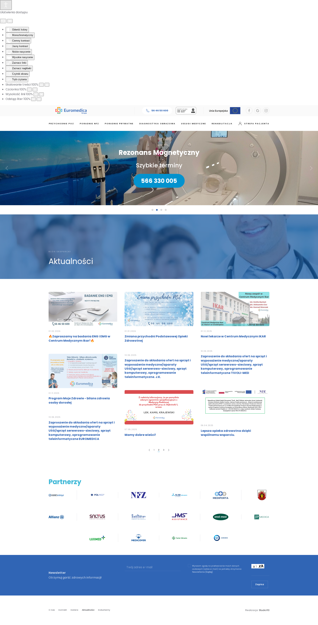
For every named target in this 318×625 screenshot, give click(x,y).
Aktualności (88, 609)
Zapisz (259, 584)
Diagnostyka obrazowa (157, 123)
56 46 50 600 (159, 110)
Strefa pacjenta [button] (256, 123)
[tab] (152, 210)
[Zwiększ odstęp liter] (39, 99)
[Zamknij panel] (10, 21)
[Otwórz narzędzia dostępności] (6, 5)
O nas (52, 609)
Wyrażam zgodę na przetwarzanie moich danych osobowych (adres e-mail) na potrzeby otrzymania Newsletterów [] (216, 569)
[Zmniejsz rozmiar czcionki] (29, 89)
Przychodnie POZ (61, 123)
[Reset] (3, 21)
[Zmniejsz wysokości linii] (35, 94)
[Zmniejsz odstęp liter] (33, 99)
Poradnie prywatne (119, 123)
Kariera (74, 609)
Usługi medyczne (193, 123)
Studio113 (264, 610)
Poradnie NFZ (89, 123)
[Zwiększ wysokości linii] (41, 94)
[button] (7, 168)
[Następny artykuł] (169, 450)
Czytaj (209, 572)
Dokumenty (104, 609)
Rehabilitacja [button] (222, 123)
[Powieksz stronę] (47, 85)
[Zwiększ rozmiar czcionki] (35, 89)
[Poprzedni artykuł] (149, 450)
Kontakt (63, 609)
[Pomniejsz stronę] (41, 85)
